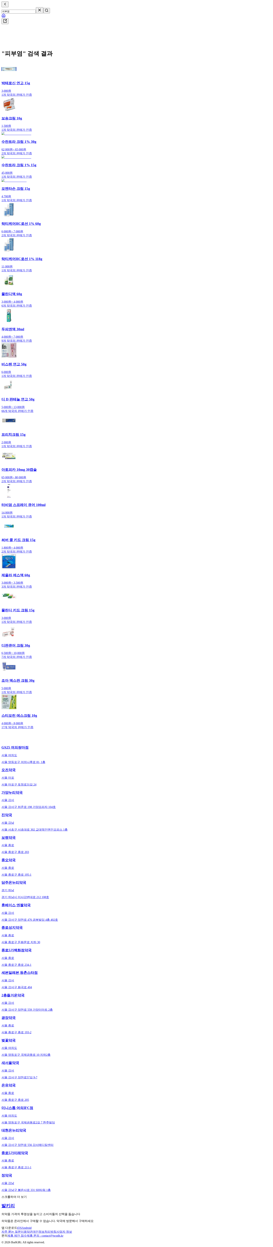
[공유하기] (5, 21)
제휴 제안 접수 (17, 1235)
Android (27, 1227)
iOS (19, 1227)
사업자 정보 (64, 1231)
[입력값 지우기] (39, 10)
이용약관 (27, 1231)
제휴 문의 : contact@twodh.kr (45, 1235)
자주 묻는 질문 (11, 1231)
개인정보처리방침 (44, 1231)
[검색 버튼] (46, 10)
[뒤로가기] (5, 4)
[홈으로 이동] (3, 16)
